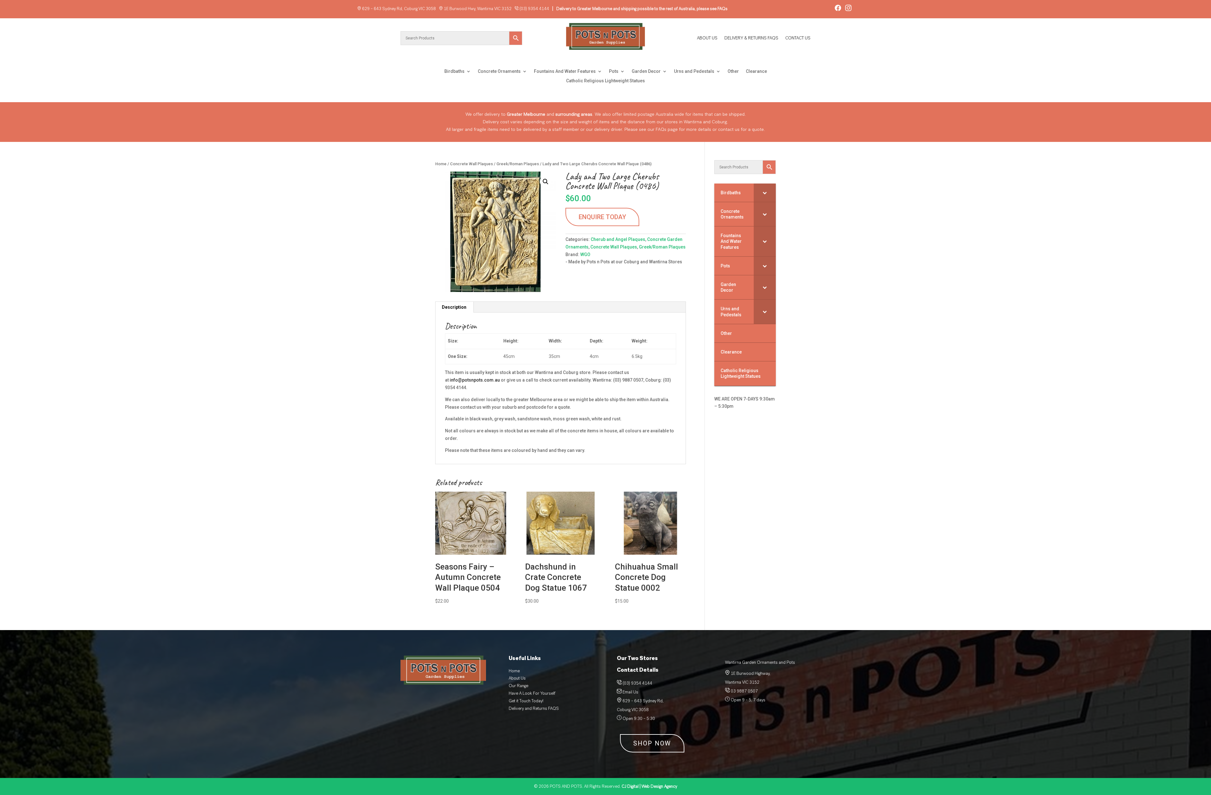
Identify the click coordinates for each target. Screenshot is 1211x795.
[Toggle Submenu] (765, 193)
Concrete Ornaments (499, 71)
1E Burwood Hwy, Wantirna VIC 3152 (478, 9)
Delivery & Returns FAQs (751, 38)
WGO (585, 254)
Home (441, 163)
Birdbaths (454, 71)
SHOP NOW (652, 743)
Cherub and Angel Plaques (618, 239)
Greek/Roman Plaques (517, 163)
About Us (707, 38)
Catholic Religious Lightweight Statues (605, 81)
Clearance (756, 71)
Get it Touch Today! (526, 701)
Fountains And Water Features (565, 71)
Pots (613, 71)
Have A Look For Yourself (532, 693)
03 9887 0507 (744, 691)
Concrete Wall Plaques (471, 163)
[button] (545, 181)
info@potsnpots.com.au (475, 380)
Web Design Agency (649, 786)
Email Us (630, 692)
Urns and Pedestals (694, 71)
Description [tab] (454, 307)
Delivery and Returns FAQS (534, 708)
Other (733, 71)
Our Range (518, 686)
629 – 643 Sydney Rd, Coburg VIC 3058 (399, 9)
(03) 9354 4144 (534, 9)
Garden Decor (646, 71)
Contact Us (797, 38)
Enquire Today (602, 217)
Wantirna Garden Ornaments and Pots (760, 662)
